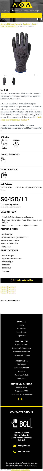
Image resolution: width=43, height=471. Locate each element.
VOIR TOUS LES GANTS (9, 26)
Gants (34, 24)
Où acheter (16, 11)
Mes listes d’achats (21, 375)
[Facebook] (18, 399)
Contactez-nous (27, 11)
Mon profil (21, 371)
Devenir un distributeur (21, 352)
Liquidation (21, 336)
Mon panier (21, 378)
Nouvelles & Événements (21, 348)
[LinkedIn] (22, 399)
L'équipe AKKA (21, 387)
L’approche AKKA (21, 391)
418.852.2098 (24, 451)
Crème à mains (21, 332)
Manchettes (21, 329)
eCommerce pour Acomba (20, 470)
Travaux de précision (7, 287)
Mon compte (21, 364)
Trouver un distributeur (21, 355)
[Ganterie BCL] (21, 5)
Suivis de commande (21, 368)
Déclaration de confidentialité (21, 394)
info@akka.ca (24, 446)
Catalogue (6, 11)
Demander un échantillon (23, 280)
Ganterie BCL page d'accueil (10, 24)
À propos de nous (21, 345)
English (38, 11)
